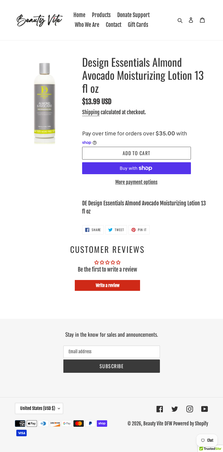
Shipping (91, 112)
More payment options (136, 182)
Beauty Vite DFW (157, 423)
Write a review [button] (107, 285)
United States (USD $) (37, 408)
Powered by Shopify (190, 423)
